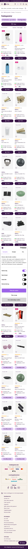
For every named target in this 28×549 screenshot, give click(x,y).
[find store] (15, 4)
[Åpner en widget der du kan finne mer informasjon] (22, 543)
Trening (12, 12)
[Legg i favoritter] (3, 42)
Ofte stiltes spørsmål (8, 500)
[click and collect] (23, 4)
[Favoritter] (20, 4)
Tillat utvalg (14, 295)
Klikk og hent (21, 336)
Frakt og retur (7, 502)
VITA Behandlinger (8, 532)
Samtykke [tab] (5, 251)
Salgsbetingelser (7, 510)
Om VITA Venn (7, 538)
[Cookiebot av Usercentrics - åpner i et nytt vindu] (20, 248)
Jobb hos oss (7, 526)
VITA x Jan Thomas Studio (10, 530)
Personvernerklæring (8, 522)
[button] (25, 8)
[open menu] (2, 4)
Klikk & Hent (6, 508)
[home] (6, 4)
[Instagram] (11, 487)
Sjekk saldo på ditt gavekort (10, 506)
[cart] (26, 4)
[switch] (24, 275)
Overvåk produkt (7, 367)
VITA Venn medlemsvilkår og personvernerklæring (15, 540)
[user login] (18, 4)
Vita (2, 12)
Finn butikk (6, 520)
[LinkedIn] (15, 487)
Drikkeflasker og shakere (9, 19)
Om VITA (6, 518)
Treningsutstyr (18, 12)
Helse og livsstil (7, 12)
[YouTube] (19, 487)
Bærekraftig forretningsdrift (10, 524)
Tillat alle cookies (14, 290)
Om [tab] (23, 251)
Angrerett (6, 504)
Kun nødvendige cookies (14, 299)
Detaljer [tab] (14, 251)
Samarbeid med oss (8, 528)
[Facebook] (8, 487)
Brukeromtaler (7, 512)
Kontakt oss (6, 498)
